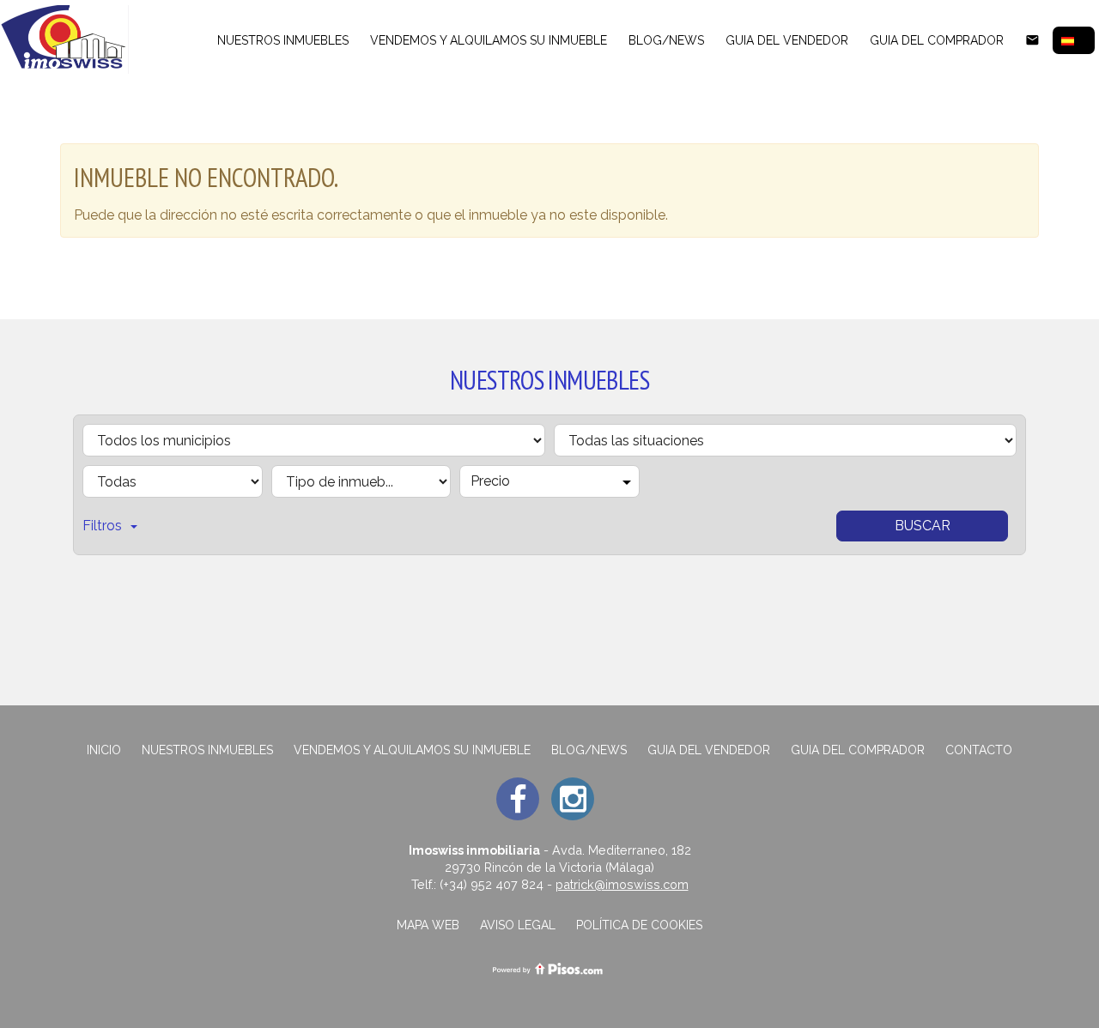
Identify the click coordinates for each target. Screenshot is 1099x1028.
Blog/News (666, 40)
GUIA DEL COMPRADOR (937, 40)
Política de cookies (639, 925)
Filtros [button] (102, 525)
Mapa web (428, 925)
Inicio (104, 750)
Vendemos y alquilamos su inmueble (488, 40)
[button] (1074, 40)
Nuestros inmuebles (283, 40)
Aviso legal (518, 925)
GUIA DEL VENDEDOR (787, 40)
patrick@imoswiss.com (622, 884)
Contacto (978, 750)
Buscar (922, 525)
